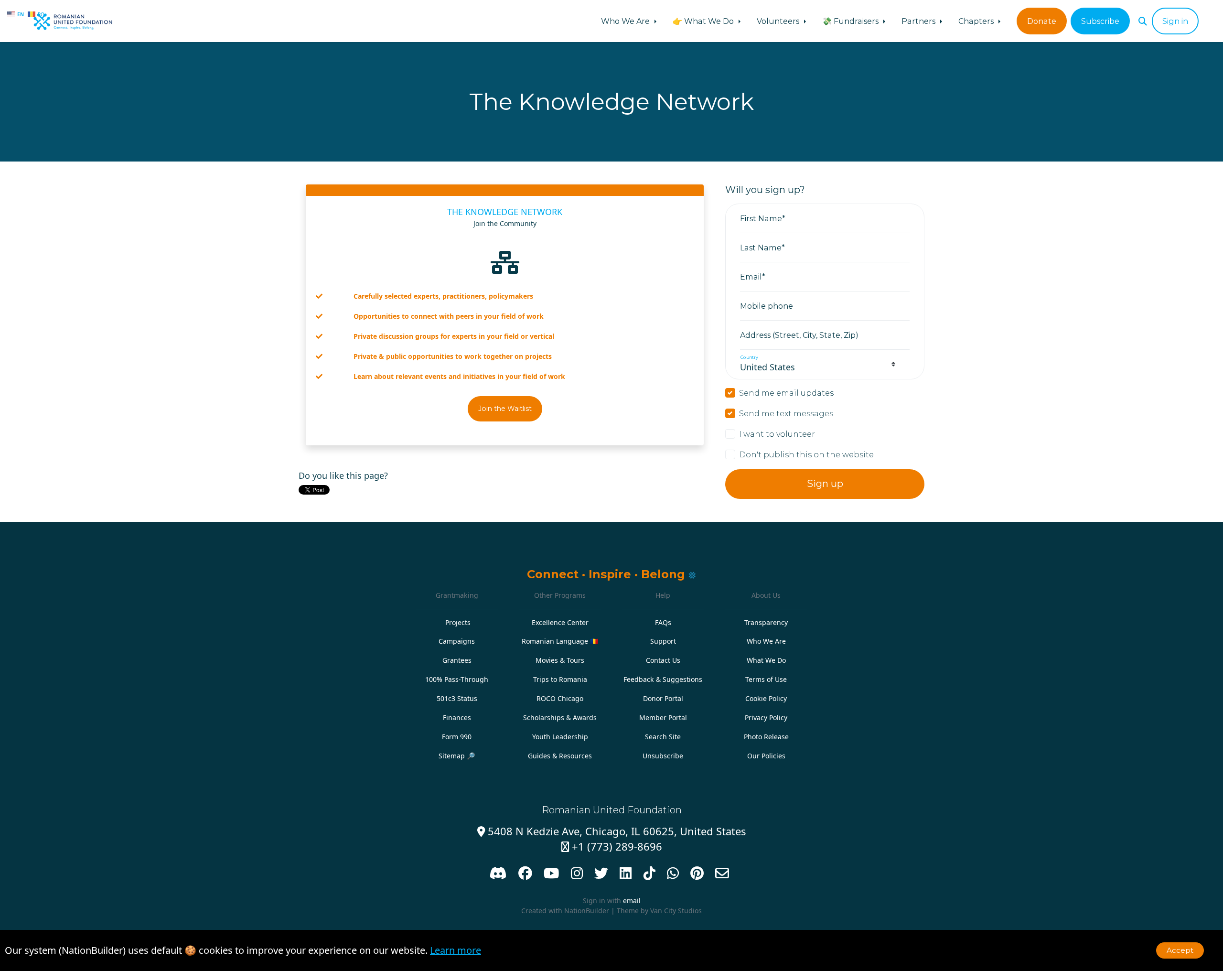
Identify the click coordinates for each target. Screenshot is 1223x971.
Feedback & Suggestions (662, 679)
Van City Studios (676, 910)
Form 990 (457, 736)
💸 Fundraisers (851, 21)
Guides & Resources (560, 755)
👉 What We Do (704, 21)
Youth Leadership (560, 736)
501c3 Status (457, 698)
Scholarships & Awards (560, 717)
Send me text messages (786, 413)
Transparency (766, 622)
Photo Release (766, 736)
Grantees (457, 660)
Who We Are (626, 21)
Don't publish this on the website (806, 454)
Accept (1180, 950)
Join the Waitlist (505, 408)
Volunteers (779, 21)
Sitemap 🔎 (457, 755)
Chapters (977, 21)
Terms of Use (766, 679)
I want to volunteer (777, 434)
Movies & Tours (560, 660)
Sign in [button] (1175, 21)
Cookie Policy (766, 698)
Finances (457, 717)
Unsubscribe (663, 755)
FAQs (663, 622)
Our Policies (766, 755)
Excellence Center (560, 622)
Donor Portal (663, 698)
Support (663, 641)
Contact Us (663, 660)
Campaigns (457, 641)
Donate (1041, 21)
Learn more (455, 950)
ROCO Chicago (559, 698)
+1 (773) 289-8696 (611, 846)
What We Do (766, 660)
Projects (458, 622)
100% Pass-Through (456, 679)
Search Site (663, 736)
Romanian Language (560, 641)
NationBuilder (586, 910)
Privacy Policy (766, 717)
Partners (919, 21)
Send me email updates (786, 393)
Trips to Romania (560, 679)
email (632, 900)
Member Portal (663, 717)
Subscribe (1100, 21)
